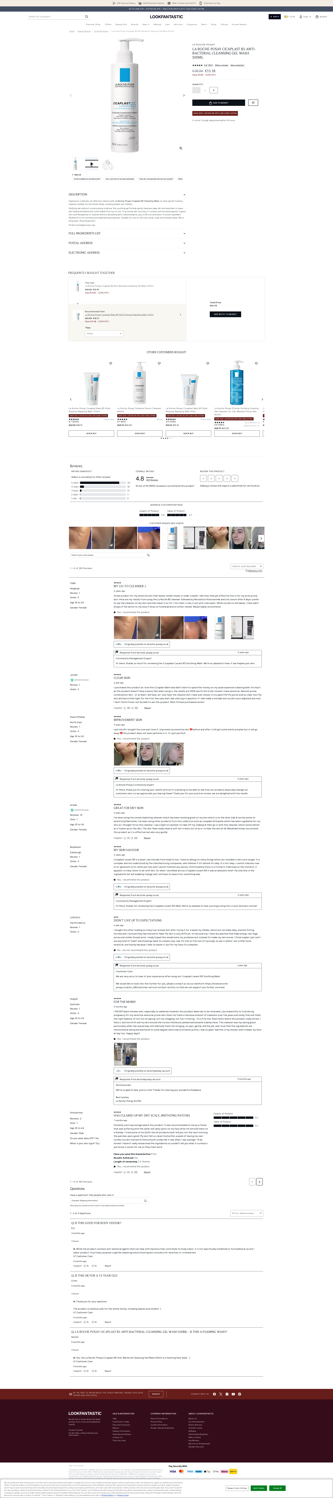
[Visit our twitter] (221, 1394)
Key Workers (194, 1440)
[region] (166, 1488)
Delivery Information (121, 1431)
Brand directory (195, 1425)
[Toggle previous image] (71, 95)
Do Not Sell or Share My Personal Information (83, 1434)
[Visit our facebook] (214, 1394)
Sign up (156, 1394)
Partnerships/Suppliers (198, 1434)
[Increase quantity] (214, 90)
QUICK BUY (91, 433)
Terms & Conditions (159, 1418)
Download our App (121, 1422)
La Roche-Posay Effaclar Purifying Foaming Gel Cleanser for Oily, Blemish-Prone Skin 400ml (236, 411)
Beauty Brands (84, 31)
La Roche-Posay (101, 31)
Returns (116, 1428)
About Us (193, 1418)
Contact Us (118, 1437)
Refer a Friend (195, 1437)
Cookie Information (159, 1425)
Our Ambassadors (197, 1422)
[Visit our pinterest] (239, 1394)
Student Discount (196, 1447)
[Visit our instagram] (227, 1394)
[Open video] (91, 163)
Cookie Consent (76, 1430)
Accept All (277, 1488)
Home (72, 31)
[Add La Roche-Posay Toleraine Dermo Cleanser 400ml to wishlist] (159, 363)
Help (115, 1418)
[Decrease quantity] (196, 90)
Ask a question (237, 65)
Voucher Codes (195, 1428)
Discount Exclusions (121, 1425)
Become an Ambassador (199, 1444)
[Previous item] (71, 399)
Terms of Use (123, 1495)
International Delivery (122, 1434)
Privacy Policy (156, 1422)
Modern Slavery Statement (162, 1428)
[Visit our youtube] (233, 1394)
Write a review (221, 65)
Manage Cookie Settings (237, 1488)
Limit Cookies (258, 1488)
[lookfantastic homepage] (166, 16)
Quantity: (198, 84)
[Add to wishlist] (253, 103)
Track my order (119, 1440)
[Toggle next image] (184, 95)
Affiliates (192, 1431)
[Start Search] (86, 16)
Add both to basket (225, 314)
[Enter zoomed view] (181, 148)
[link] (305, 16)
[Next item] (262, 399)
